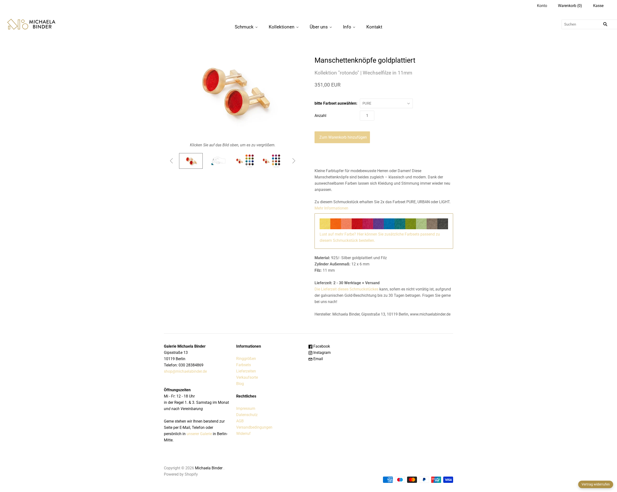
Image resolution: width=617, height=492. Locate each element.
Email (317, 359)
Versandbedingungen (254, 427)
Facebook (321, 346)
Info (347, 27)
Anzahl (320, 115)
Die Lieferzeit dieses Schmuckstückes (347, 289)
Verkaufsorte (247, 377)
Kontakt (374, 27)
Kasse (598, 5)
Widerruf (243, 433)
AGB (240, 421)
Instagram (321, 352)
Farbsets (243, 365)
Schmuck (244, 27)
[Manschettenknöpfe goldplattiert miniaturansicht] (191, 161)
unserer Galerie (199, 433)
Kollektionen (282, 27)
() (570, 5)
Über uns (319, 27)
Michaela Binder (208, 468)
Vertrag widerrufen (596, 484)
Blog (240, 383)
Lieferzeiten (246, 371)
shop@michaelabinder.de (185, 371)
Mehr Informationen (331, 208)
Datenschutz (247, 414)
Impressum (245, 408)
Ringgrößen (246, 358)
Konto (542, 5)
